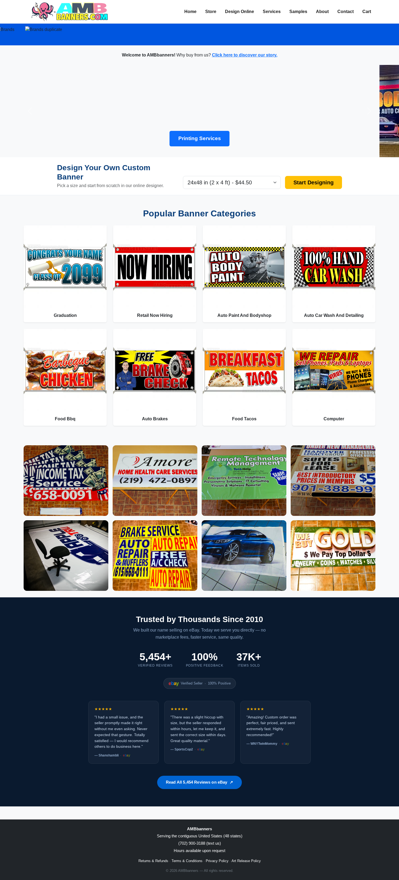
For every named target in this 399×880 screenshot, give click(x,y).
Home (190, 11)
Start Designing (313, 182)
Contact (345, 11)
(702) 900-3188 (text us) (199, 843)
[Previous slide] (30, 111)
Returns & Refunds (153, 861)
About (322, 11)
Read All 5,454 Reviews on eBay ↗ (199, 782)
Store (210, 11)
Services (272, 11)
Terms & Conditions (187, 861)
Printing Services (199, 138)
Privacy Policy (217, 861)
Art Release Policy (246, 861)
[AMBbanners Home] (70, 11)
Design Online (239, 11)
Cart (366, 11)
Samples (298, 11)
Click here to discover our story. (244, 55)
